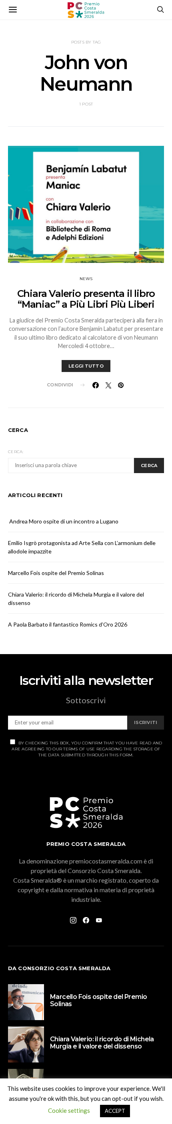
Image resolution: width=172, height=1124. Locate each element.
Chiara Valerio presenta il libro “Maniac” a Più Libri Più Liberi (86, 299)
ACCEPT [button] (115, 1111)
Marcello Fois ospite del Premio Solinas (56, 572)
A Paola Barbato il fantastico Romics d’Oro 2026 (67, 624)
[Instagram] (73, 920)
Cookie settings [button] (69, 1110)
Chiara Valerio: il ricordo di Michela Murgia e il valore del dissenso (102, 1042)
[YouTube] (98, 920)
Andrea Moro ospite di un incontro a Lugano (63, 521)
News (86, 278)
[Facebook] (86, 920)
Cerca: (16, 451)
